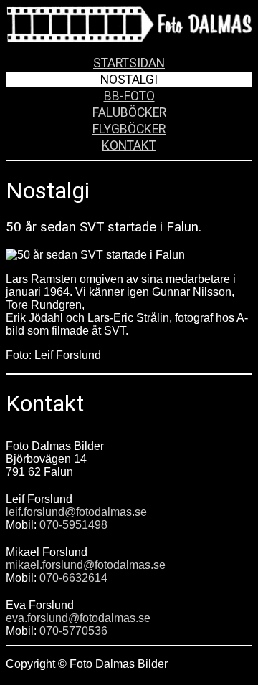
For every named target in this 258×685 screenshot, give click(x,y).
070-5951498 (73, 525)
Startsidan (129, 63)
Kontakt (129, 145)
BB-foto (129, 96)
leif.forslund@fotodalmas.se (76, 512)
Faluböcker (129, 112)
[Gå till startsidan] (129, 35)
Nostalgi (129, 79)
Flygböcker (129, 129)
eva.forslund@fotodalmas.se (78, 618)
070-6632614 (73, 578)
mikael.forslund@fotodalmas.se (86, 565)
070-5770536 (73, 631)
